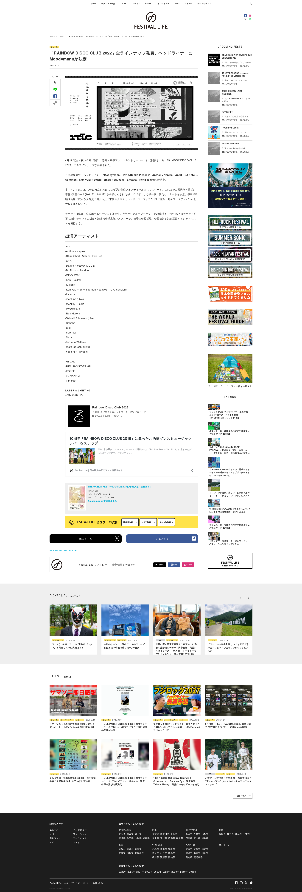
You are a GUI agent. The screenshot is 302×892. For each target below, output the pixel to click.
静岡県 (222, 833)
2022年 (158, 871)
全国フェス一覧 (108, 3)
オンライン (224, 844)
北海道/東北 (125, 829)
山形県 (138, 838)
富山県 (197, 838)
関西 (121, 844)
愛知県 (230, 833)
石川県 (189, 838)
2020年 (175, 871)
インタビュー (163, 3)
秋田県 (130, 838)
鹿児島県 (198, 857)
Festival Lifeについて (59, 883)
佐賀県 (189, 848)
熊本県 (197, 853)
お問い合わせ (99, 883)
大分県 (197, 848)
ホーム (94, 3)
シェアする (162, 538)
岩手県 (138, 833)
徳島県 (171, 853)
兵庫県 (138, 848)
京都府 (130, 848)
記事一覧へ (242, 796)
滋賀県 (130, 853)
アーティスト (80, 838)
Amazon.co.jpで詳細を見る (102, 500)
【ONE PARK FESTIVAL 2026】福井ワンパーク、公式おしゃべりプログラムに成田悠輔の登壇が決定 (124, 727)
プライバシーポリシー (81, 883)
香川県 (155, 857)
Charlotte (248, 888)
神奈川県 (164, 833)
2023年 (149, 871)
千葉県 (174, 833)
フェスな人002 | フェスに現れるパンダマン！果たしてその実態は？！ (72, 646)
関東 (154, 829)
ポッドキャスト (204, 3)
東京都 (155, 833)
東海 (221, 829)
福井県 (205, 838)
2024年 (140, 871)
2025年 (131, 871)
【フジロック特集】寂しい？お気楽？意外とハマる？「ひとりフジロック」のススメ (228, 647)
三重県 (246, 833)
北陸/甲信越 (192, 829)
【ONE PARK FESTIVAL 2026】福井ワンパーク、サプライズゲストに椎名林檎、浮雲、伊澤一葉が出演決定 (124, 781)
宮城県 (122, 838)
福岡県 (205, 853)
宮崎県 (205, 848)
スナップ (136, 3)
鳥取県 (155, 853)
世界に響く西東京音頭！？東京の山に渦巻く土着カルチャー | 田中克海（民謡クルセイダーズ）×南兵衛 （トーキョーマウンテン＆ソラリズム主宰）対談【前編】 (176, 650)
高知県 (171, 857)
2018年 (193, 871)
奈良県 (122, 853)
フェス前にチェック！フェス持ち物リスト (230, 386)
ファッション (80, 833)
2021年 (166, 871)
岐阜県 (238, 833)
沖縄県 (189, 853)
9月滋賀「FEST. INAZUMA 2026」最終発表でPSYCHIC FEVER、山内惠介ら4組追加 (228, 725)
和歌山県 (139, 853)
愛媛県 (163, 857)
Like (175, 564)
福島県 (146, 838)
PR (160, 640)
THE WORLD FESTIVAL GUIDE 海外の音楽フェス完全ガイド (120, 486)
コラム (177, 3)
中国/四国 (157, 844)
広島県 (155, 848)
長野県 (197, 833)
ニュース (124, 3)
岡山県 (163, 848)
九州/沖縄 (190, 844)
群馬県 (171, 838)
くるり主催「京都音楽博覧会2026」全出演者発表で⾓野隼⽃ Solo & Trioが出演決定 (73, 779)
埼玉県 (155, 838)
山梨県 (205, 833)
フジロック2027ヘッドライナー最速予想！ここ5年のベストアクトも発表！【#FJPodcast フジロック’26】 (176, 727)
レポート (149, 3)
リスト (76, 842)
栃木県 (179, 838)
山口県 (163, 853)
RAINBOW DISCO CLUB (64, 550)
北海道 (122, 833)
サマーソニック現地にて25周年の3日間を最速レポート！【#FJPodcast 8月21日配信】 (72, 725)
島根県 (171, 848)
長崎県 (189, 857)
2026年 (122, 871)
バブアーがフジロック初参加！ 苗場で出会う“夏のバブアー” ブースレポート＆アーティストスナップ (228, 781)
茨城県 (163, 838)
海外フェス (55, 838)
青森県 (130, 833)
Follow (160, 564)
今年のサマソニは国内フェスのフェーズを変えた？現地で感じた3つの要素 (124, 646)
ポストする (85, 538)
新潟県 (189, 833)
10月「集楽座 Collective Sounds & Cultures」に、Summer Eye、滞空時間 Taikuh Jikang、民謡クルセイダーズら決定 (176, 781)
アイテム (189, 3)
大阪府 (122, 848)
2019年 (184, 871)
